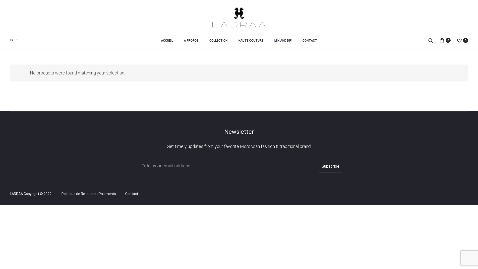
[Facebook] (444, 194)
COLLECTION (218, 40)
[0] (441, 40)
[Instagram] (455, 194)
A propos (191, 40)
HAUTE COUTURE (251, 40)
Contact (309, 40)
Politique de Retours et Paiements (88, 194)
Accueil (167, 40)
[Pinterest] (466, 194)
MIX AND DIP (283, 40)
